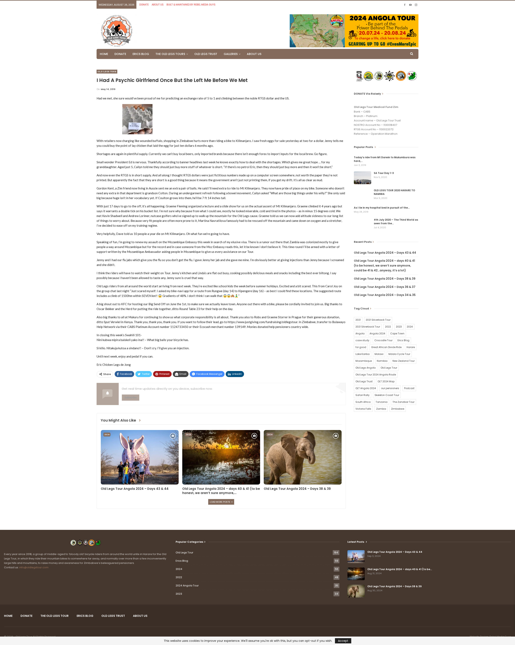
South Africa (363, 402)
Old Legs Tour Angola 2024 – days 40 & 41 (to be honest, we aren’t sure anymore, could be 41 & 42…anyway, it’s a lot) (384, 265)
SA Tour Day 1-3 (384, 173)
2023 (399, 326)
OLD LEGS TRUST (205, 54)
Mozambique (363, 361)
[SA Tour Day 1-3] (362, 177)
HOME (104, 54)
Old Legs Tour (107, 71)
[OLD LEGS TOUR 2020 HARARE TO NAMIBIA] (362, 195)
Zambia (381, 408)
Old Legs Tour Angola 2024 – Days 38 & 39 (384, 279)
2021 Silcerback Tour (378, 319)
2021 (358, 319)
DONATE (144, 4)
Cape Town (397, 333)
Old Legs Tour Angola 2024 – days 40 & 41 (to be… (399, 569)
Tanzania (381, 402)
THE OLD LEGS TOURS (170, 54)
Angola (360, 333)
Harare (411, 347)
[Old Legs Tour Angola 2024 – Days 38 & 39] (303, 457)
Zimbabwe (397, 408)
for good (360, 347)
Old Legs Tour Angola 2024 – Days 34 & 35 (385, 295)
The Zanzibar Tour (403, 402)
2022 (388, 326)
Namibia (382, 361)
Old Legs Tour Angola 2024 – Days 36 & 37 (384, 287)
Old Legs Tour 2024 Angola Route (375, 374)
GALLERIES (231, 54)
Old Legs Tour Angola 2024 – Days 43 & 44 (385, 253)
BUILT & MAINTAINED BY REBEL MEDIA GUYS (191, 4)
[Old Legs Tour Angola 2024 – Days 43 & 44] (140, 457)
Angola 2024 (377, 333)
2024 (106, 434)
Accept (343, 641)
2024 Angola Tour (187, 585)
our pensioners (390, 388)
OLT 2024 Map (386, 381)
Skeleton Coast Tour (387, 395)
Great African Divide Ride (386, 347)
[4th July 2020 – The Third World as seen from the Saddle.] (362, 224)
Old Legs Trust (364, 381)
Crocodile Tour (383, 340)
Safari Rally (362, 395)
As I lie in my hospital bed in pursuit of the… (382, 207)
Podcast (409, 388)
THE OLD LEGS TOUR (54, 616)
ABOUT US (158, 4)
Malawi (379, 354)
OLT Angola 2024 (365, 388)
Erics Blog (403, 340)
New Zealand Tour (403, 361)
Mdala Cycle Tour (399, 354)
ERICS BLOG (141, 54)
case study (362, 340)
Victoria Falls (363, 408)
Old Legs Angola (365, 367)
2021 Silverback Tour (367, 326)
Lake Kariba (362, 354)
